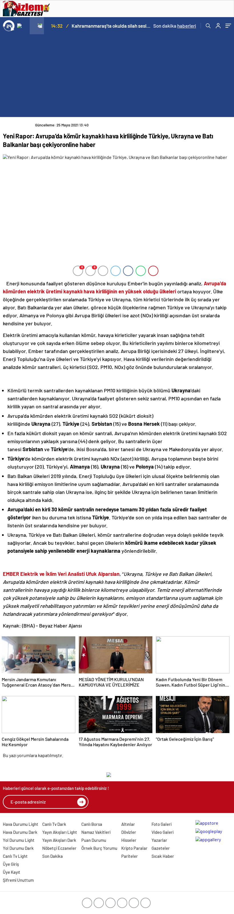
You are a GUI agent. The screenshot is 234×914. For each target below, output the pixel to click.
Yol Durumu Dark (18, 848)
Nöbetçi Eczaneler (59, 848)
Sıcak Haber (163, 856)
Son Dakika (52, 856)
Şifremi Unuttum (18, 880)
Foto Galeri (162, 824)
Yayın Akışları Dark (59, 840)
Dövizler (128, 832)
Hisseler (128, 840)
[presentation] (22, 25)
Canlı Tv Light (15, 856)
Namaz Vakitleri (95, 832)
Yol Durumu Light (19, 840)
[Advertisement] (117, 77)
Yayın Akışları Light (59, 832)
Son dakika (174, 26)
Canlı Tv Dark (54, 824)
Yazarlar (159, 840)
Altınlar (128, 824)
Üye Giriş (11, 864)
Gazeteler (161, 848)
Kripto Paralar (134, 848)
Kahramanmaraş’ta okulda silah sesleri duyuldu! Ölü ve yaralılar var (112, 26)
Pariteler (129, 856)
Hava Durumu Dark (20, 832)
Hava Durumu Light (20, 824)
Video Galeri (163, 832)
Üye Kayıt (11, 872)
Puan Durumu (93, 840)
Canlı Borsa (91, 824)
